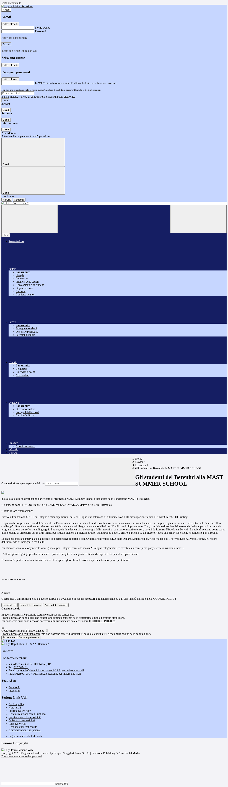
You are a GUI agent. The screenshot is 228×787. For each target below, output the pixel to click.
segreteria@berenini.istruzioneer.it (50, 670)
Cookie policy (16, 704)
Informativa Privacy (20, 710)
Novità (139, 461)
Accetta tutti (56, 605)
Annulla (7, 199)
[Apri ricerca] (198, 219)
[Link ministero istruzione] (17, 6)
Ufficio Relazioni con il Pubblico (27, 713)
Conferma (19, 199)
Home (138, 458)
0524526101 (21, 667)
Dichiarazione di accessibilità (25, 717)
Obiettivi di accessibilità (22, 720)
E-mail (39, 82)
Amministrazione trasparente (25, 730)
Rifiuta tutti (30, 605)
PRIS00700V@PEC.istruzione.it (48, 673)
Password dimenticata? (14, 37)
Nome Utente (42, 27)
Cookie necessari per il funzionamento (23, 630)
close (5, 235)
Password (40, 31)
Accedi (6, 9)
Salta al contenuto (11, 2)
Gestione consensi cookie (23, 726)
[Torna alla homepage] (114, 203)
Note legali (15, 707)
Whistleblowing (17, 723)
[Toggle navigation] (29, 219)
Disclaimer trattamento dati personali (21, 756)
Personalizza (9, 605)
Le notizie (140, 465)
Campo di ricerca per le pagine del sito (23, 483)
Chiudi (6, 110)
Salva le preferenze (29, 637)
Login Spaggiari (93, 89)
